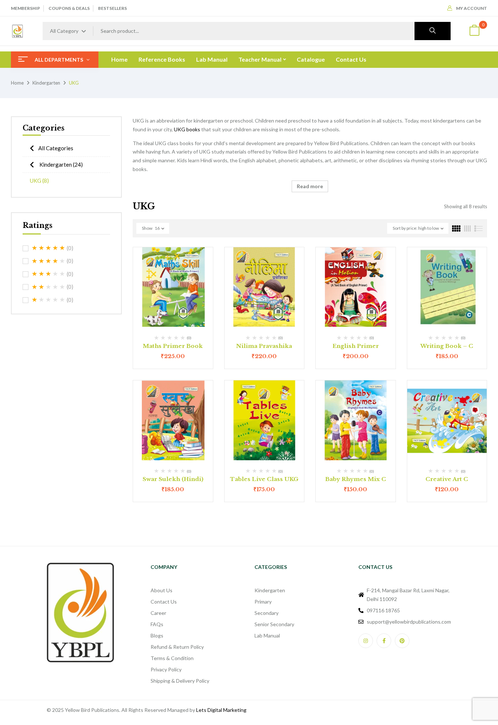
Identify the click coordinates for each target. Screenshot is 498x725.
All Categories (55, 148)
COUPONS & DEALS (69, 8)
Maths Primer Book (173, 345)
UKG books (187, 129)
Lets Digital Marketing (221, 710)
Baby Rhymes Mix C (355, 479)
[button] (474, 31)
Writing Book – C (446, 345)
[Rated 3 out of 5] (48, 274)
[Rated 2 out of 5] (48, 287)
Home (17, 83)
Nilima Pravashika (264, 345)
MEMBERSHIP (25, 8)
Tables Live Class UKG (264, 479)
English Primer (355, 345)
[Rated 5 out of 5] (48, 248)
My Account (471, 8)
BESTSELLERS (112, 8)
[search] (433, 31)
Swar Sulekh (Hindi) (173, 479)
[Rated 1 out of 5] (48, 300)
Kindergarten (46, 83)
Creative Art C (446, 479)
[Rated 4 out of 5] (48, 261)
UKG (39, 180)
